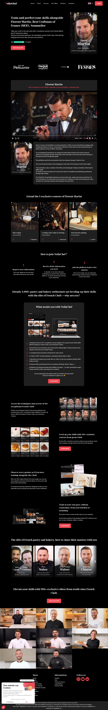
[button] (90, 3)
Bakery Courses (37, 686)
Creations (71, 3)
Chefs (39, 3)
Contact (57, 678)
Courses (46, 3)
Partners (63, 3)
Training (35, 695)
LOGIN (99, 3)
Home (32, 3)
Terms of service (60, 682)
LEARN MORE (54, 381)
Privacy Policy (59, 686)
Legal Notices (59, 684)
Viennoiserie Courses (39, 687)
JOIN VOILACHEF (18, 48)
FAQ (56, 680)
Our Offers (54, 3)
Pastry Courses (37, 684)
